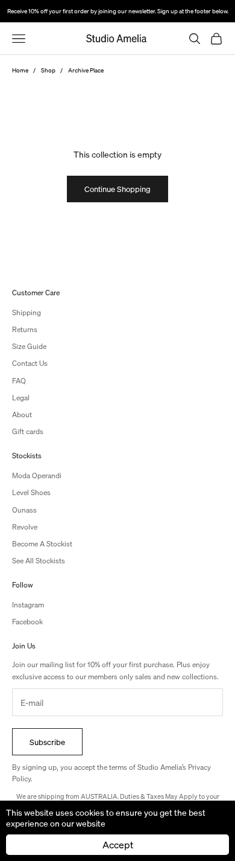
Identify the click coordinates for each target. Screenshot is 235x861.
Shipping (26, 312)
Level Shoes (31, 492)
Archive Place (86, 70)
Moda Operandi (36, 475)
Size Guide (29, 346)
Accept (117, 844)
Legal (21, 397)
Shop (48, 70)
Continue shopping (117, 189)
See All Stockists (38, 560)
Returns (24, 329)
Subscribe (47, 742)
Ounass (24, 509)
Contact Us (30, 363)
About (22, 414)
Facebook (27, 621)
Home (20, 70)
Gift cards (27, 431)
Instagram (28, 604)
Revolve (24, 526)
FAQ (19, 380)
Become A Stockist (42, 543)
